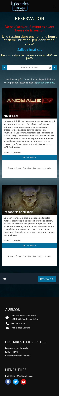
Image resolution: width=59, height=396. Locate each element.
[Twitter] (16, 382)
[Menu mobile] (54, 6)
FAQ (7, 376)
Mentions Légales (25, 376)
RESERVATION (29, 18)
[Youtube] (23, 382)
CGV (13, 376)
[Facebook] (8, 382)
